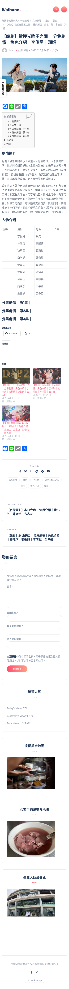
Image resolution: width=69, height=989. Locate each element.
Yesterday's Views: (17, 716)
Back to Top (36, 980)
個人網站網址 (14, 639)
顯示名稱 (12, 612)
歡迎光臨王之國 (52, 480)
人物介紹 (16, 125)
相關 (8, 144)
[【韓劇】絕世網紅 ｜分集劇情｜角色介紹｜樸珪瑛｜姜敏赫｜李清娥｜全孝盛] (47, 376)
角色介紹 (34, 486)
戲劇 (20, 50)
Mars (12, 50)
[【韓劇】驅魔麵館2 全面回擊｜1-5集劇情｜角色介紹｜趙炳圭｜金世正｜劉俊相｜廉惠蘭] (16, 413)
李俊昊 (36, 480)
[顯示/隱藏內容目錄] (27, 117)
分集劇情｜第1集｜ (21, 128)
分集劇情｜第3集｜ (21, 136)
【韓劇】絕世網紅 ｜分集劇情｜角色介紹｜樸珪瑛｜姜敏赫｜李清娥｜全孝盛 (46, 388)
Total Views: (13, 723)
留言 (10, 586)
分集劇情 (13, 480)
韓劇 (26, 50)
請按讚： (10, 140)
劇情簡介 (16, 121)
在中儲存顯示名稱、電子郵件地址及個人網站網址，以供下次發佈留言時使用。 (33, 658)
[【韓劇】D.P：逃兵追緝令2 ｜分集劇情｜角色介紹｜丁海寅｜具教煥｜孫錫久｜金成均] (16, 376)
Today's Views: (15, 708)
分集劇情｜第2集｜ (21, 132)
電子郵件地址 (15, 626)
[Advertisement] (34, 935)
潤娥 (23, 486)
